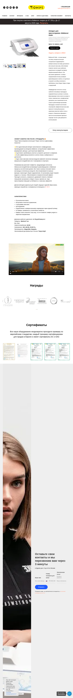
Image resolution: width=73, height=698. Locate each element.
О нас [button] (27, 15)
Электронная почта (61, 573)
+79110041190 (65, 6)
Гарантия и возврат (57, 15)
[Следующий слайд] (70, 301)
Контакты (68, 15)
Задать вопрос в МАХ (57, 53)
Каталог (12, 15)
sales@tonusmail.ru (64, 8)
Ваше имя (38, 577)
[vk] (4, 7)
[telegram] (14, 7)
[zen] (7, 7)
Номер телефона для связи (50, 575)
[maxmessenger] (17, 7)
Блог (32, 15)
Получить (44, 23)
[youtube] (10, 7)
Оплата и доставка (42, 15)
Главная (4, 15)
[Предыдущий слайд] (2, 301)
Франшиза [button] (20, 15)
